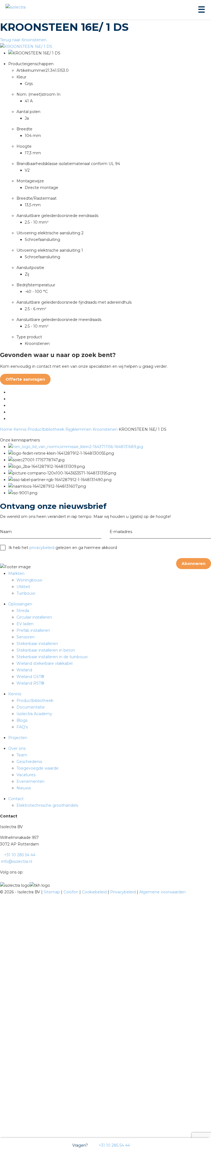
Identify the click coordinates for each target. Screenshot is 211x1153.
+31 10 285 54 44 (114, 1145)
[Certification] (75, 446)
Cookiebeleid (95, 892)
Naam (6, 531)
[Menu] (201, 9)
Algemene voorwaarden (162, 892)
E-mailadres (121, 531)
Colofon (71, 892)
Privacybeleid (123, 892)
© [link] (1, 892)
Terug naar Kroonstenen (23, 39)
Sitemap (52, 892)
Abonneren (194, 563)
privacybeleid (41, 547)
